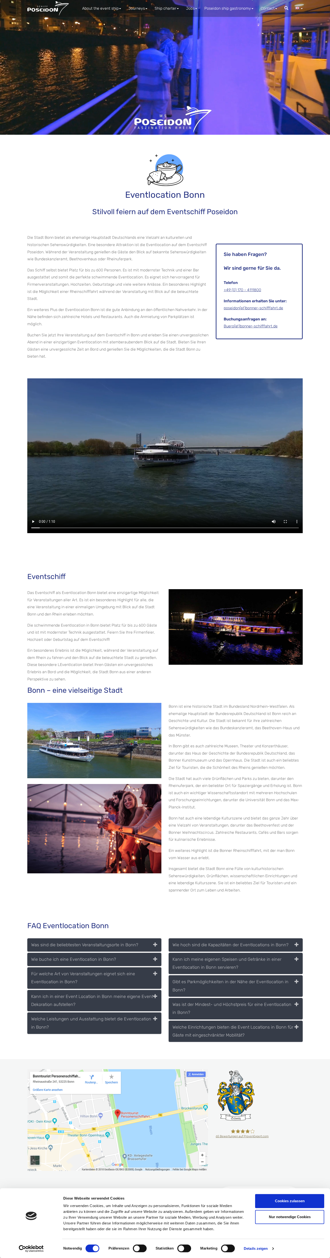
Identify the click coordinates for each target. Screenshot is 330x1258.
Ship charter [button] (165, 8)
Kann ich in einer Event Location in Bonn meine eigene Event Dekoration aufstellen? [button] (92, 1000)
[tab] (94, 945)
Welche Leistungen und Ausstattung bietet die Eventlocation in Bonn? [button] (91, 1023)
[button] (299, 8)
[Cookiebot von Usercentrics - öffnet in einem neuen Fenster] (31, 1248)
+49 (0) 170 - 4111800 (242, 290)
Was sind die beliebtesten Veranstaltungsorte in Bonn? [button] (84, 944)
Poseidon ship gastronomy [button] (227, 8)
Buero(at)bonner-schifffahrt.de (251, 326)
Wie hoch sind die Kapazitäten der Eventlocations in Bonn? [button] (230, 944)
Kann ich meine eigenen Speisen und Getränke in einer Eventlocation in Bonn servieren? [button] (226, 963)
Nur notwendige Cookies (290, 1217)
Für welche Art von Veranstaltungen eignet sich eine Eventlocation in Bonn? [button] (83, 977)
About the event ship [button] (100, 8)
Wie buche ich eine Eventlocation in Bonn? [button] (73, 959)
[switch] (140, 1248)
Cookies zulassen (290, 1201)
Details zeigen (256, 1248)
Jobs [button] (190, 8)
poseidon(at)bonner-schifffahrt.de (253, 308)
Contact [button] (268, 8)
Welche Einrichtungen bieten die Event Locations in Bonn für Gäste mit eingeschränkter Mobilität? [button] (232, 1031)
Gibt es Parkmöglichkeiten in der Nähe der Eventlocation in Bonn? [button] (230, 985)
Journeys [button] (136, 8)
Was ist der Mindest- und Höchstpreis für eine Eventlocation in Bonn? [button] (231, 1008)
